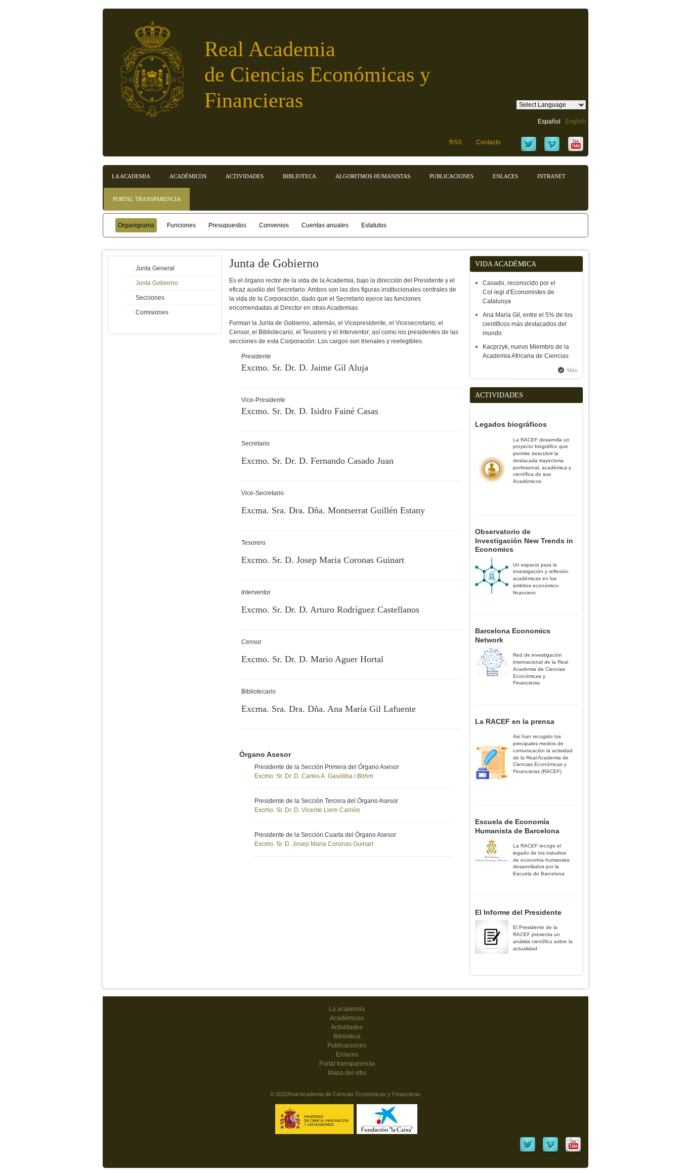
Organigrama (136, 225)
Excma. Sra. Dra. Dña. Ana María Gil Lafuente (328, 709)
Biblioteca (299, 176)
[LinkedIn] (528, 1151)
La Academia (131, 176)
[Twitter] (529, 150)
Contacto (488, 142)
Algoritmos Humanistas (372, 176)
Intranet (551, 176)
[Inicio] (144, 64)
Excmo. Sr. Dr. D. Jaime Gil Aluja (304, 367)
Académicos (187, 176)
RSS (455, 142)
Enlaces (505, 176)
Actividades (245, 176)
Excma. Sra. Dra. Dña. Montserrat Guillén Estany (333, 510)
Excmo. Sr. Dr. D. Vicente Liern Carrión (307, 810)
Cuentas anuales (325, 225)
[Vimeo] (552, 150)
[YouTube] (576, 150)
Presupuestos (227, 225)
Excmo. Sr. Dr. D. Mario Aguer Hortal (312, 659)
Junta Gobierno (157, 283)
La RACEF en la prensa (514, 721)
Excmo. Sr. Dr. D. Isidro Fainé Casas (309, 411)
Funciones (181, 225)
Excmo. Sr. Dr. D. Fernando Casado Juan (317, 461)
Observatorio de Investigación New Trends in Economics (524, 540)
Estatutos (373, 225)
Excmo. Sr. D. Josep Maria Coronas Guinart (322, 560)
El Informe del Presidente (518, 912)
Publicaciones (451, 176)
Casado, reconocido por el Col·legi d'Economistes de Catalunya (519, 292)
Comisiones (152, 312)
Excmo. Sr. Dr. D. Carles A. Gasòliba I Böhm (313, 776)
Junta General (155, 268)
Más (572, 370)
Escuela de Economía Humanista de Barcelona (517, 826)
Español (549, 121)
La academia (347, 1009)
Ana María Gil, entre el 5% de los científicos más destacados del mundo (528, 324)
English (575, 121)
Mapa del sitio (347, 1072)
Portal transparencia (147, 199)
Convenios (274, 225)
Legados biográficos (511, 424)
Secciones (150, 297)
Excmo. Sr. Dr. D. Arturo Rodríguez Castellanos (330, 609)
